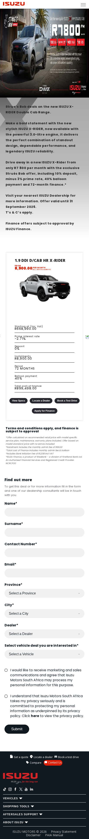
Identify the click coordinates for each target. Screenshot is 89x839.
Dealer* (11, 625)
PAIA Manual (54, 835)
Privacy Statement (63, 832)
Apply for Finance (44, 410)
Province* (13, 584)
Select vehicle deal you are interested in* (41, 645)
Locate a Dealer (41, 400)
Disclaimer (33, 835)
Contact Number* (21, 544)
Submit (16, 729)
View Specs (18, 400)
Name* (11, 503)
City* (9, 605)
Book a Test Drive (67, 400)
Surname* (14, 523)
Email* (10, 564)
